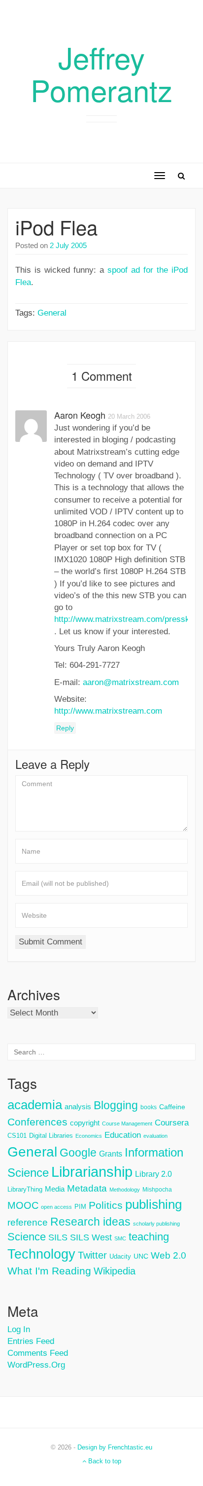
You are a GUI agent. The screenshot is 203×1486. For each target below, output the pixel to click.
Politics (106, 1205)
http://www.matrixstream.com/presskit (124, 619)
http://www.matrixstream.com (108, 711)
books (148, 1107)
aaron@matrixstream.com (131, 682)
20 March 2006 (129, 416)
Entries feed (30, 1341)
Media (55, 1189)
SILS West (91, 1237)
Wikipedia (114, 1271)
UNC (141, 1256)
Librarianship (92, 1171)
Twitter (92, 1255)
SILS (58, 1237)
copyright (85, 1123)
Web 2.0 (168, 1255)
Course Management (127, 1123)
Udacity (120, 1256)
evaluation (155, 1136)
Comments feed (37, 1353)
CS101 (17, 1135)
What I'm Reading (49, 1271)
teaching (149, 1237)
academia (34, 1104)
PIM (80, 1206)
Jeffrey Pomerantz (101, 73)
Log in (18, 1329)
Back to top (103, 1461)
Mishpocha (157, 1189)
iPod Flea (56, 227)
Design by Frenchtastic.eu (114, 1447)
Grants (110, 1154)
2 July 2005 (68, 245)
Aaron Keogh (79, 414)
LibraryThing (24, 1189)
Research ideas (90, 1221)
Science (26, 1237)
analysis (78, 1106)
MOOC (22, 1205)
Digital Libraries (51, 1135)
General (52, 313)
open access (56, 1207)
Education (122, 1135)
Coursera (172, 1122)
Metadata (87, 1188)
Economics (88, 1136)
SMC (120, 1238)
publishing (153, 1204)
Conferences (37, 1122)
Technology (41, 1254)
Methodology (124, 1190)
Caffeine (172, 1107)
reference (27, 1222)
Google (78, 1152)
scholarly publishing (156, 1224)
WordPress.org (36, 1365)
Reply (65, 728)
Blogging (116, 1105)
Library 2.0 (153, 1173)
